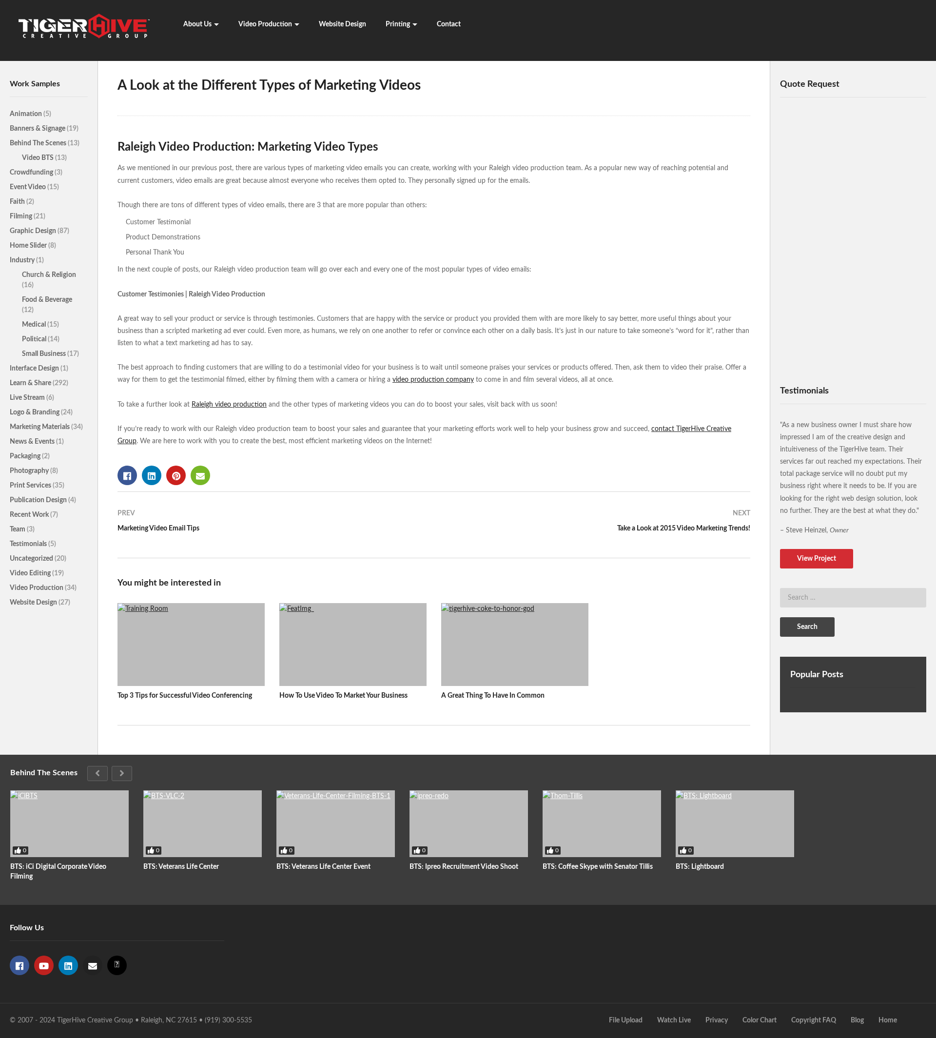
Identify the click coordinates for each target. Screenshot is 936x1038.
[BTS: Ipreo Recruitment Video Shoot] (469, 823)
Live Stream (28, 397)
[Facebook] (19, 965)
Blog (857, 1020)
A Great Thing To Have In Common (493, 695)
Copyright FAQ (813, 1020)
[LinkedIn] (68, 965)
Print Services (31, 485)
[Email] (92, 965)
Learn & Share (31, 383)
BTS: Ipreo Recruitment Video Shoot (464, 866)
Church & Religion (49, 275)
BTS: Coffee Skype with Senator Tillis (598, 866)
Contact (449, 24)
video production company (433, 379)
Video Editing (31, 573)
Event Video (28, 187)
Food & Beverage (47, 299)
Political (35, 339)
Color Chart (759, 1020)
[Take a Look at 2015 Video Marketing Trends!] (597, 525)
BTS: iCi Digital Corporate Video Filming (58, 871)
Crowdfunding (32, 172)
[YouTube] (44, 965)
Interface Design (35, 368)
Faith (18, 201)
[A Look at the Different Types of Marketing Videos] (191, 644)
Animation (26, 114)
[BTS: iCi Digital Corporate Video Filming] (69, 823)
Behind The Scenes (39, 143)
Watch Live (674, 1020)
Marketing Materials (40, 427)
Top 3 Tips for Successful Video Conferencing (184, 695)
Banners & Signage (38, 128)
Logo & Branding (35, 412)
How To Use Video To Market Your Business (343, 695)
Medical (34, 324)
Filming (22, 216)
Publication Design (39, 500)
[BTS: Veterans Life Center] (202, 823)
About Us (197, 24)
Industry (23, 260)
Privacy (716, 1020)
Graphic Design (34, 231)
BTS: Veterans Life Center (181, 866)
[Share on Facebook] (127, 475)
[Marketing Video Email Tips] (270, 525)
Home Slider (29, 245)
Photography (30, 471)
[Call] (117, 965)
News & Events (33, 441)
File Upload (626, 1020)
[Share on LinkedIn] (151, 475)
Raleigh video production (229, 404)
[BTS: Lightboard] (735, 823)
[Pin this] (176, 475)
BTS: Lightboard (700, 866)
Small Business (44, 354)
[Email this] (200, 475)
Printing (398, 24)
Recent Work (30, 514)
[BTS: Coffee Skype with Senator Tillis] (602, 823)
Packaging (26, 456)
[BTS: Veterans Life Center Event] (335, 823)
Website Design (342, 24)
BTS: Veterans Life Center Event (323, 866)
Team (18, 529)
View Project (816, 558)
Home (887, 1020)
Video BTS (38, 158)
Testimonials (29, 544)
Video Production (265, 24)
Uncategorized (32, 558)
